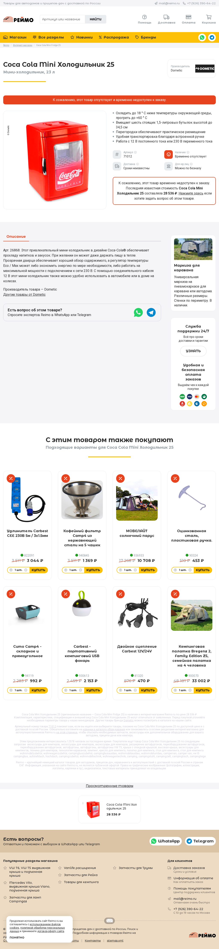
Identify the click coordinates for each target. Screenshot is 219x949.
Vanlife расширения (80, 868)
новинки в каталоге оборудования (104, 729)
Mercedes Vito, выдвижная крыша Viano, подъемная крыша (29, 886)
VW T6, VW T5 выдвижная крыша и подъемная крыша (29, 872)
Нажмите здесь (191, 193)
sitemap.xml (115, 940)
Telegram (212, 37)
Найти (95, 19)
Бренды (148, 37)
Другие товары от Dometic (24, 295)
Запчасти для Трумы (136, 868)
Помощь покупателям (194, 890)
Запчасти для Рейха (81, 875)
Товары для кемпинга (81, 882)
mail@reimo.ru (169, 3)
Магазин (18, 37)
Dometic (129, 720)
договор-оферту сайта (50, 931)
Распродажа (116, 37)
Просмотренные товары (109, 786)
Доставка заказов (189, 869)
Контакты (93, 940)
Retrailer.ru (109, 921)
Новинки (84, 37)
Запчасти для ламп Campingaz (25, 899)
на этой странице (66, 732)
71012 (52, 726)
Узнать (193, 351)
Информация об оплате (193, 879)
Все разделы (50, 37)
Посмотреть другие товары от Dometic (191, 68)
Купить (38, 570)
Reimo (18, 19)
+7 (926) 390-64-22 (201, 3)
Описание (16, 237)
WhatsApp (202, 37)
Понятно (17, 937)
